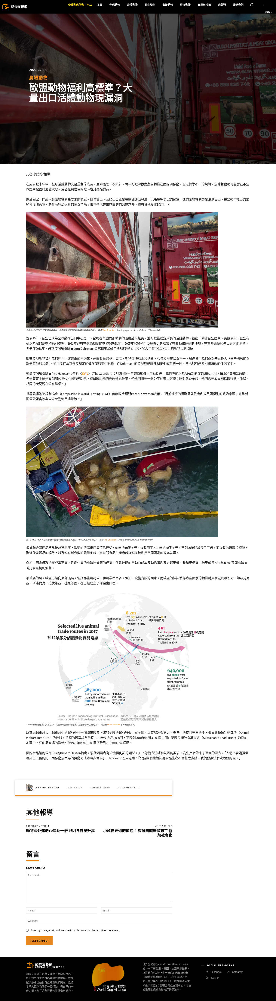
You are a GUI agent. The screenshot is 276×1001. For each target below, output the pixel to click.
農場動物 (38, 78)
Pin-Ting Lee (50, 787)
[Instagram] (228, 972)
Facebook (216, 971)
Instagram (237, 971)
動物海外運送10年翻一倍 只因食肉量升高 (60, 830)
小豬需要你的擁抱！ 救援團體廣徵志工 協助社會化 (137, 833)
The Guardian (108, 330)
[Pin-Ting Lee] (31, 787)
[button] (252, 5)
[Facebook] (207, 972)
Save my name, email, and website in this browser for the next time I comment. (75, 930)
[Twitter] (207, 977)
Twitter (215, 977)
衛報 (85, 374)
